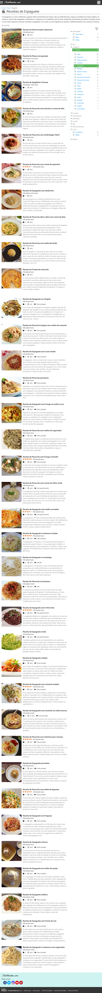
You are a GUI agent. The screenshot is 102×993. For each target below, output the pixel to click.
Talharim (80, 91)
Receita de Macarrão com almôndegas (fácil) (41, 135)
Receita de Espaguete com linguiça (37, 816)
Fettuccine (80, 94)
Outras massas (82, 71)
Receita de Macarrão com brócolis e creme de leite (43, 108)
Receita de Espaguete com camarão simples (41, 684)
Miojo (79, 86)
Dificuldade (76, 31)
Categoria (75, 47)
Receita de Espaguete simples (35, 658)
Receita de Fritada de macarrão (36, 269)
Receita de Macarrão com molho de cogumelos (42, 430)
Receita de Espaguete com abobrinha (38, 191)
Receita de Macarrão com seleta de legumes (41, 789)
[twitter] (9, 982)
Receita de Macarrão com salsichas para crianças (43, 737)
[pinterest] (21, 982)
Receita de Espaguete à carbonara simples (40, 533)
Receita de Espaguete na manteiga (37, 557)
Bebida (74, 139)
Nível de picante (78, 126)
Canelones (80, 103)
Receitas (3, 8)
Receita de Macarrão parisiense (36, 378)
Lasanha (80, 63)
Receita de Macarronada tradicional (37, 30)
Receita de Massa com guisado (35, 56)
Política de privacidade (60, 990)
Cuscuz (79, 74)
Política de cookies (73, 990)
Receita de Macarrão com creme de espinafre (41, 164)
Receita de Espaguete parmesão (36, 763)
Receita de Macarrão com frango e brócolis (40, 457)
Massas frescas (82, 60)
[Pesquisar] (99, 2)
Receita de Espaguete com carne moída (39, 351)
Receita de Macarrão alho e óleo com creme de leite (44, 217)
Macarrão (80, 57)
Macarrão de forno (83, 80)
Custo (74, 129)
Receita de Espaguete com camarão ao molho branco (45, 711)
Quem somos (27, 990)
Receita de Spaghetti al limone (35, 82)
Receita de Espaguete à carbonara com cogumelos (44, 947)
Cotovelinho (81, 109)
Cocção (74, 121)
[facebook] (5, 982)
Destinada (75, 118)
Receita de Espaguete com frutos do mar (39, 921)
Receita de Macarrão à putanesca (36, 581)
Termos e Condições (47, 990)
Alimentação (76, 116)
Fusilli (79, 97)
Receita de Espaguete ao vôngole (37, 299)
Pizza (78, 54)
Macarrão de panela (83, 77)
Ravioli (79, 88)
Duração (75, 113)
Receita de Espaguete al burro (35, 842)
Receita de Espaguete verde (34, 632)
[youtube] (17, 982)
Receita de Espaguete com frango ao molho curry (43, 404)
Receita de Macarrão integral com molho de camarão (45, 325)
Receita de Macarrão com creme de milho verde (42, 483)
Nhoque (79, 68)
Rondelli (79, 100)
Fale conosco (36, 990)
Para (74, 44)
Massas (8, 8)
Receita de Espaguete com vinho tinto (38, 608)
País (73, 124)
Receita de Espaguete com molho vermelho (41, 509)
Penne (79, 83)
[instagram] (13, 982)
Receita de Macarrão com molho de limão (40, 243)
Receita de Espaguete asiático (35, 895)
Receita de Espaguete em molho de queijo (40, 868)
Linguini (79, 106)
